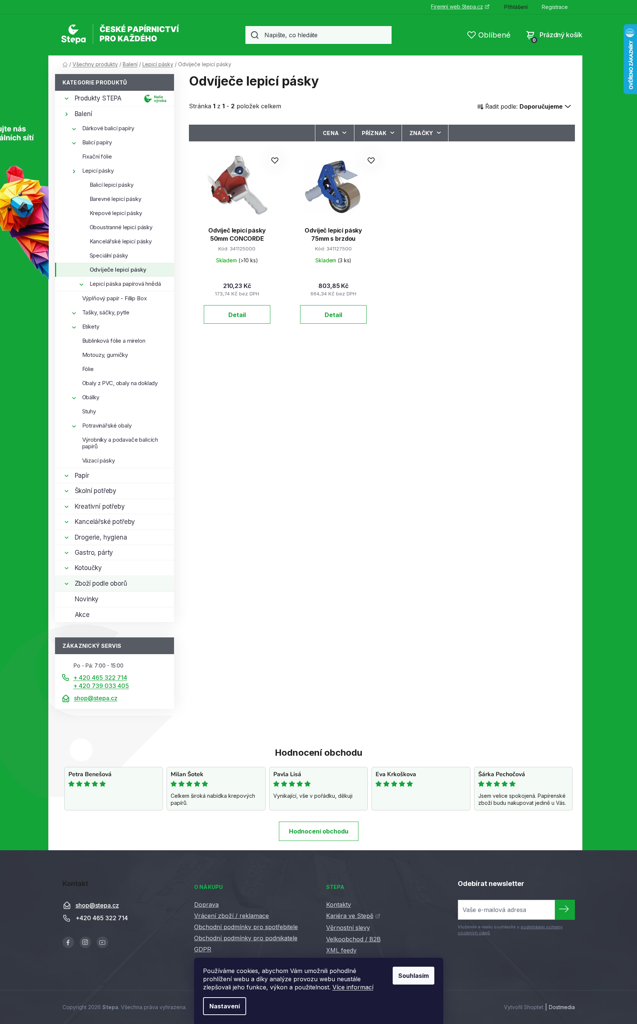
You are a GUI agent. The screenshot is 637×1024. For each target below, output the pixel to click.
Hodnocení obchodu (318, 831)
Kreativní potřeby (100, 506)
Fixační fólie (97, 156)
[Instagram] (85, 942)
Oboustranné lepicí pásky (121, 227)
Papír (82, 475)
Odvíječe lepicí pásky (118, 269)
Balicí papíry (97, 142)
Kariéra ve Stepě (349, 915)
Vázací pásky (98, 460)
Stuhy (89, 411)
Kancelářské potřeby (105, 521)
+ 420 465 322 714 (100, 677)
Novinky (87, 599)
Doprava (206, 904)
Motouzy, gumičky (105, 354)
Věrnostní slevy (348, 927)
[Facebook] (68, 942)
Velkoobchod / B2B (353, 939)
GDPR (202, 949)
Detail (237, 315)
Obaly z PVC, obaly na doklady (120, 383)
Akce (82, 614)
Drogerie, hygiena (101, 537)
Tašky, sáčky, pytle (105, 312)
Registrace (555, 7)
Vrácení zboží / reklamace (231, 915)
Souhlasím (413, 975)
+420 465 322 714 (101, 918)
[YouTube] (102, 942)
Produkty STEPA (98, 98)
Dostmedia (562, 1007)
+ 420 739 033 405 (101, 685)
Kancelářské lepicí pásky (121, 241)
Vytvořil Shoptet (523, 1007)
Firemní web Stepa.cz (457, 6)
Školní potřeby (96, 491)
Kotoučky (88, 568)
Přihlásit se (565, 910)
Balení (83, 114)
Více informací (352, 987)
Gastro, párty (94, 552)
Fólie (88, 368)
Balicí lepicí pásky (111, 184)
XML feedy (341, 950)
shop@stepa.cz (96, 698)
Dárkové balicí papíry (108, 128)
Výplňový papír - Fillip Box (114, 298)
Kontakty (338, 904)
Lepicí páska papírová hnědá (125, 283)
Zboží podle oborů (101, 583)
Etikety (90, 326)
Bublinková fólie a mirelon (113, 340)
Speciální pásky (109, 255)
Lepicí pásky (98, 170)
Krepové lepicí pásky (116, 213)
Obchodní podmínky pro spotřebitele (246, 927)
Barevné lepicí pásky (115, 198)
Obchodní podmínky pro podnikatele (245, 938)
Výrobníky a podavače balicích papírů (120, 443)
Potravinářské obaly (107, 425)
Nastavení (224, 1006)
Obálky (90, 397)
